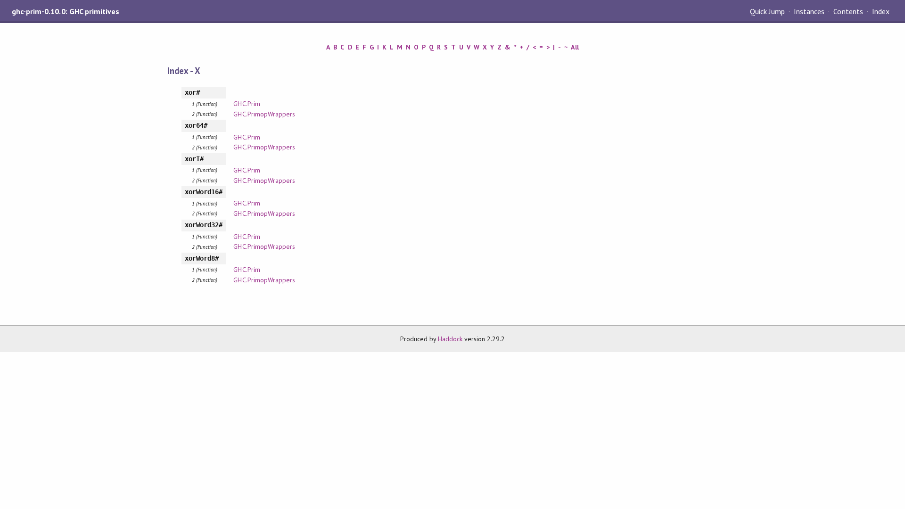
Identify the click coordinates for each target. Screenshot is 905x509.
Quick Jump (767, 11)
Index (880, 11)
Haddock (450, 339)
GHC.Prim (246, 103)
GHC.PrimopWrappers (264, 114)
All (574, 47)
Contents (848, 11)
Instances (809, 11)
